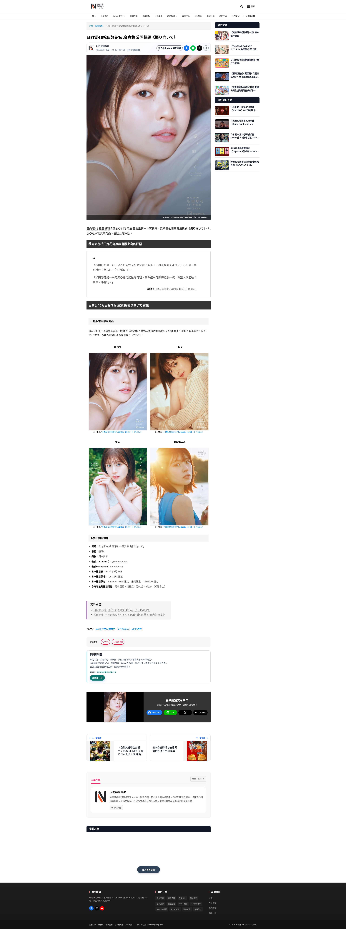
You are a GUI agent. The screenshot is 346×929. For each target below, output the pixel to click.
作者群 (101, 925)
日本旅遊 (193, 898)
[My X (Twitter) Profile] (97, 908)
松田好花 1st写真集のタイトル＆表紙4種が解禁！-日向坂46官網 (129, 614)
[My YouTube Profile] (102, 908)
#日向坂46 (123, 629)
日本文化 (182, 898)
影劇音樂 (186, 909)
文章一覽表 (197, 779)
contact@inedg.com (106, 672)
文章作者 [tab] (95, 780)
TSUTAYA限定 (150, 581)
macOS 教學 (162, 909)
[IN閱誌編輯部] (91, 48)
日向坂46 (92, 228)
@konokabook (120, 561)
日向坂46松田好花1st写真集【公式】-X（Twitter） (190, 217)
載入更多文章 (148, 870)
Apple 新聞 (175, 909)
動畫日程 (212, 913)
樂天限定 (136, 581)
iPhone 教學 (196, 904)
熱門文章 (212, 908)
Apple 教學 (183, 904)
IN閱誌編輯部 (102, 46)
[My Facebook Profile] (91, 908)
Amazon (112, 581)
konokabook (117, 566)
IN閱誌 (238, 925)
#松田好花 (137, 629)
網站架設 (198, 909)
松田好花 (104, 228)
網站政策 (128, 925)
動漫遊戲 (160, 898)
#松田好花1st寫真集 (105, 629)
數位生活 (171, 904)
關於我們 (92, 925)
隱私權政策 (119, 925)
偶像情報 (99, 26)
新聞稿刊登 (97, 678)
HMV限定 (124, 581)
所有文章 (212, 903)
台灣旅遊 (160, 904)
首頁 (91, 26)
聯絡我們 (117, 808)
